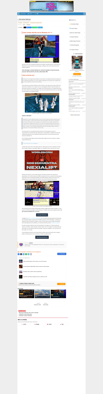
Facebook (29, 27)
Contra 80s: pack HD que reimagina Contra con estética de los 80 (35, 276)
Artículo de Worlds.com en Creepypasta (30, 143)
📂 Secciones (23, 13)
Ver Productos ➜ (77, 74)
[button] (84, 13)
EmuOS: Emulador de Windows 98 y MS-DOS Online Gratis (42, 296)
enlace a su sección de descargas (34, 218)
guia (24, 24)
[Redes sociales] (34, 14)
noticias (37, 293)
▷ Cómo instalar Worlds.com (55, 296)
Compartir (20, 27)
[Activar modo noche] (37, 13)
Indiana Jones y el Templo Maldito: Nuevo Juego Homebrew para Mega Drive (26, 296)
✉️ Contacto (30, 13)
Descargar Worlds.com (42, 214)
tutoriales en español (55, 222)
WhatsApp (35, 27)
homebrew (21, 293)
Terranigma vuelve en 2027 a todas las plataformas (32, 271)
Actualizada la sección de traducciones (25, 315)
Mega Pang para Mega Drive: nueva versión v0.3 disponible (28, 312)
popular (28, 24)
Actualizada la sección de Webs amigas (25, 314)
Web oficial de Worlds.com (42, 237)
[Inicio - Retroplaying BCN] (18, 14)
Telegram (40, 27)
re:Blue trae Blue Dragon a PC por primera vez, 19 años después (35, 261)
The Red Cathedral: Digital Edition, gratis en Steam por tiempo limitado (36, 266)
